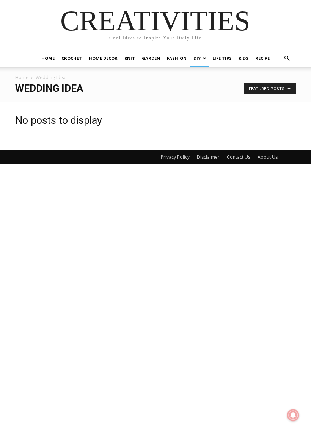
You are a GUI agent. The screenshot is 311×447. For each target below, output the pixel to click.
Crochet (71, 58)
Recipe (262, 58)
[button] (287, 58)
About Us (268, 157)
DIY (197, 58)
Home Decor (103, 58)
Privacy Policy (175, 157)
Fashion (177, 58)
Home (48, 58)
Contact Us (238, 157)
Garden (151, 58)
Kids (243, 58)
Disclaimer (208, 157)
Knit (129, 58)
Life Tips (222, 58)
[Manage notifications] (293, 415)
